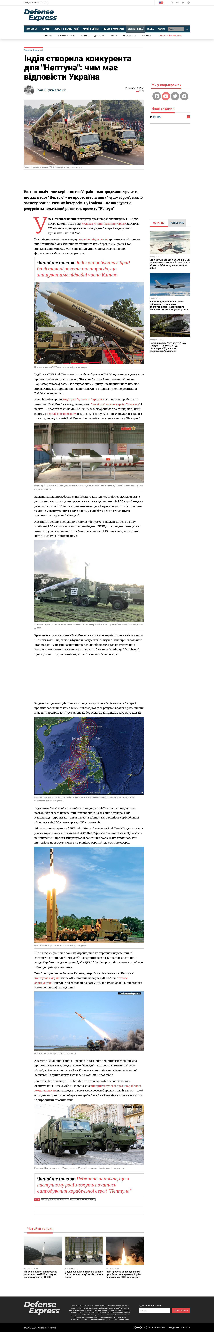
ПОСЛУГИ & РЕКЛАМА (157, 1328)
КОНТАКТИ (185, 1328)
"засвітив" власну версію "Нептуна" (115, 404)
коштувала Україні (47, 978)
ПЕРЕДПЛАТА (173, 1328)
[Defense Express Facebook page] (172, 3)
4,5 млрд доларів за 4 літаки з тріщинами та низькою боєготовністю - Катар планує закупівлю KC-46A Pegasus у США (169, 305)
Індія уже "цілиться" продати (83, 399)
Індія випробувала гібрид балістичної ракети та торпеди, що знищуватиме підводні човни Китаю (83, 269)
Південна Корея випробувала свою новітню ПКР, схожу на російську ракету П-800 (40, 1274)
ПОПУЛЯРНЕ (177, 222)
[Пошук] (187, 29)
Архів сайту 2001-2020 (170, 36)
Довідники (99, 36)
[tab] (159, 223)
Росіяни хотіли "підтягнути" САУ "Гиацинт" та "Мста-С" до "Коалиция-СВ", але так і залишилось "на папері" (168, 347)
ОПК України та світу (59, 1200)
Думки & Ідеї (37, 50)
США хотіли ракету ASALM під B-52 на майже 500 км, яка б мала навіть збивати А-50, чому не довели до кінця (170, 264)
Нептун (44, 1200)
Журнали (85, 36)
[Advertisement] (131, 15)
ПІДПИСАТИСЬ (181, 1310)
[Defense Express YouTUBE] (177, 3)
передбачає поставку (61, 413)
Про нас (48, 36)
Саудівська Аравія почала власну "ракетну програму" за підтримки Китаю (84, 1274)
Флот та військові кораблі (82, 1200)
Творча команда (66, 36)
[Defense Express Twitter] (183, 3)
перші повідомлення (93, 239)
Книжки (113, 36)
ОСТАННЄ (158, 222)
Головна (27, 50)
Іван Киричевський (51, 90)
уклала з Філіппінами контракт (104, 223)
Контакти (147, 36)
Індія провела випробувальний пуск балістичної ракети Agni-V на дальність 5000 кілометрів (123, 1274)
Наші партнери (129, 36)
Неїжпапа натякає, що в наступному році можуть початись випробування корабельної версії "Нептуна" (84, 1185)
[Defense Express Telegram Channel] (188, 3)
